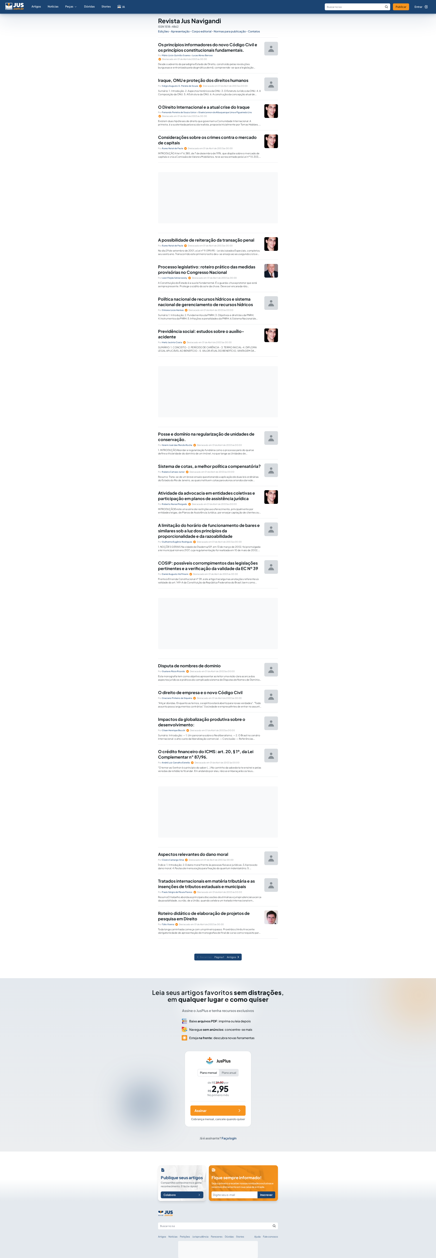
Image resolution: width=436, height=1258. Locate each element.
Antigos (231, 957)
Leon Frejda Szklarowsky (174, 278)
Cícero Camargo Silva (173, 860)
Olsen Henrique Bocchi (173, 730)
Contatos (254, 31)
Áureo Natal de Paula (172, 148)
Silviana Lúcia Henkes (173, 310)
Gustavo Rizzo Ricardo (173, 671)
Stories (106, 6)
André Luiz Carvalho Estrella (176, 762)
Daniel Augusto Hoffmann (175, 574)
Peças (69, 6)
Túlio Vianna (168, 924)
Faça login (229, 1138)
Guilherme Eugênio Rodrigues (177, 542)
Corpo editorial (202, 31)
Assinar (200, 1110)
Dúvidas (89, 6)
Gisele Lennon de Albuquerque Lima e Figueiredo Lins (225, 112)
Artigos (36, 6)
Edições (163, 31)
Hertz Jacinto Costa (172, 342)
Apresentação (180, 31)
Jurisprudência (200, 1236)
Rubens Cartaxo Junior (173, 472)
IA (123, 7)
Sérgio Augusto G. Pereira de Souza (180, 86)
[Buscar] (386, 7)
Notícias (53, 6)
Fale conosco (270, 1236)
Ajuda (257, 1236)
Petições (185, 1236)
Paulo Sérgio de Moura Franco (177, 892)
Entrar (418, 7)
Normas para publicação (230, 31)
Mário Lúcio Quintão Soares (176, 55)
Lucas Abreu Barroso (202, 55)
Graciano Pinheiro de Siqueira (177, 698)
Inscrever (266, 1195)
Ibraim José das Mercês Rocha (177, 445)
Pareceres (216, 1236)
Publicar (401, 7)
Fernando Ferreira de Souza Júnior (179, 112)
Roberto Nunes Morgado (174, 504)
